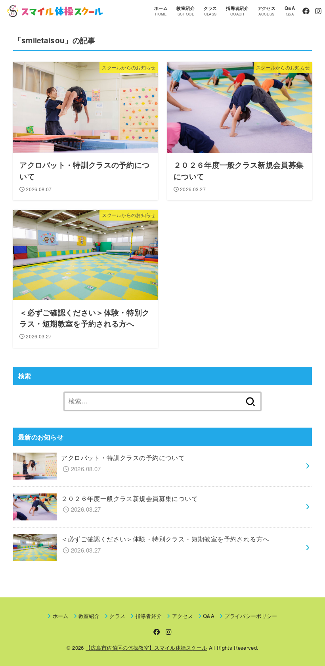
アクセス (182, 616)
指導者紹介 (149, 616)
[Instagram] (318, 11)
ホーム (60, 616)
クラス (117, 616)
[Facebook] (306, 11)
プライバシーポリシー (250, 616)
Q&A (208, 616)
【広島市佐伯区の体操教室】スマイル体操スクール (146, 647)
